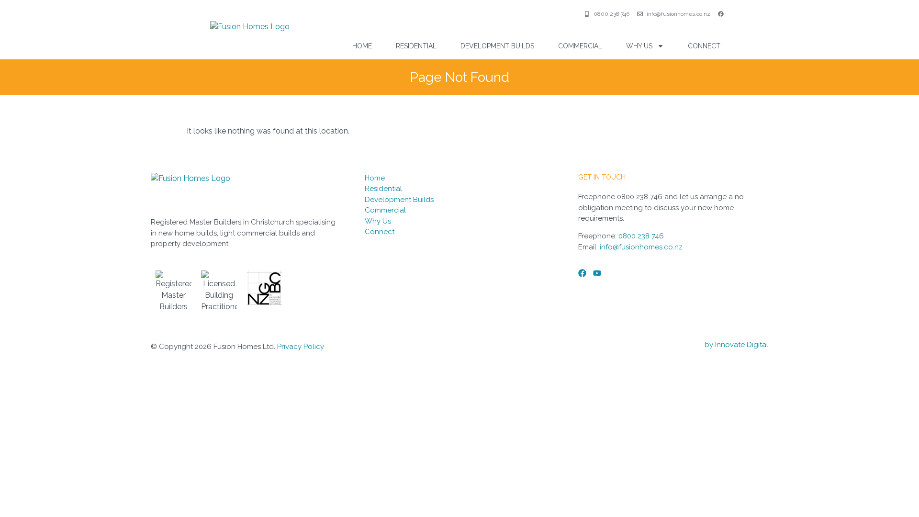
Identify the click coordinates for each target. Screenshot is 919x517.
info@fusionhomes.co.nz (641, 247)
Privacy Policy (300, 346)
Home (362, 46)
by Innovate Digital (736, 344)
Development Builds (497, 46)
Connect (704, 46)
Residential (416, 46)
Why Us (639, 46)
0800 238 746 (641, 236)
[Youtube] (597, 273)
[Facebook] (582, 273)
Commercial (580, 46)
